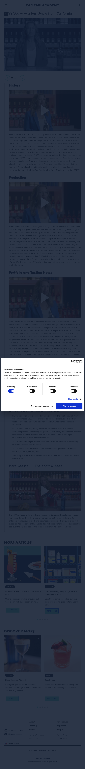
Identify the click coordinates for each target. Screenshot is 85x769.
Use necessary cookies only (42, 406)
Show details (73, 399)
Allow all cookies (69, 406)
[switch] (32, 391)
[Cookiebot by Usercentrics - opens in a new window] (72, 361)
